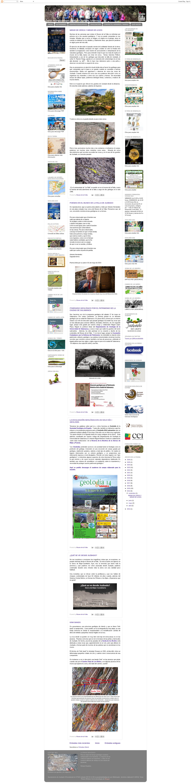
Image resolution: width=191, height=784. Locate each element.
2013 (129, 509)
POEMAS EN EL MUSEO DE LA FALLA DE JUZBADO (91, 203)
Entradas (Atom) (84, 747)
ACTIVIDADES (61, 24)
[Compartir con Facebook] (101, 195)
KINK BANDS (75, 622)
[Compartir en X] (100, 195)
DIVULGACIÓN (95, 24)
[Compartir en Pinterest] (103, 195)
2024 (129, 465)
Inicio (97, 743)
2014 (129, 491)
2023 (129, 467)
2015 (129, 488)
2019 (129, 478)
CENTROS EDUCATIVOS (78, 24)
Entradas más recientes (80, 743)
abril (130, 505)
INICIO (50, 24)
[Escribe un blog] (98, 195)
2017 (129, 483)
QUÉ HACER (136, 24)
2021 (129, 472)
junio (130, 500)
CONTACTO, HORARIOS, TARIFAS (116, 24)
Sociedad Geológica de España (80, 428)
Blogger (107, 779)
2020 (129, 475)
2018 (129, 480)
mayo (131, 503)
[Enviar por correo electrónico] (96, 195)
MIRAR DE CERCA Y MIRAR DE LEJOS (86, 30)
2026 (129, 459)
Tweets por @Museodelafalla (134, 338)
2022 (129, 470)
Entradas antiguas (112, 743)
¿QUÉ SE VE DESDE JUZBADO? (83, 555)
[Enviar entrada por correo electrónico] (92, 195)
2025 (129, 462)
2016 (129, 486)
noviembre (132, 493)
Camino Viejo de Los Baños (91, 661)
